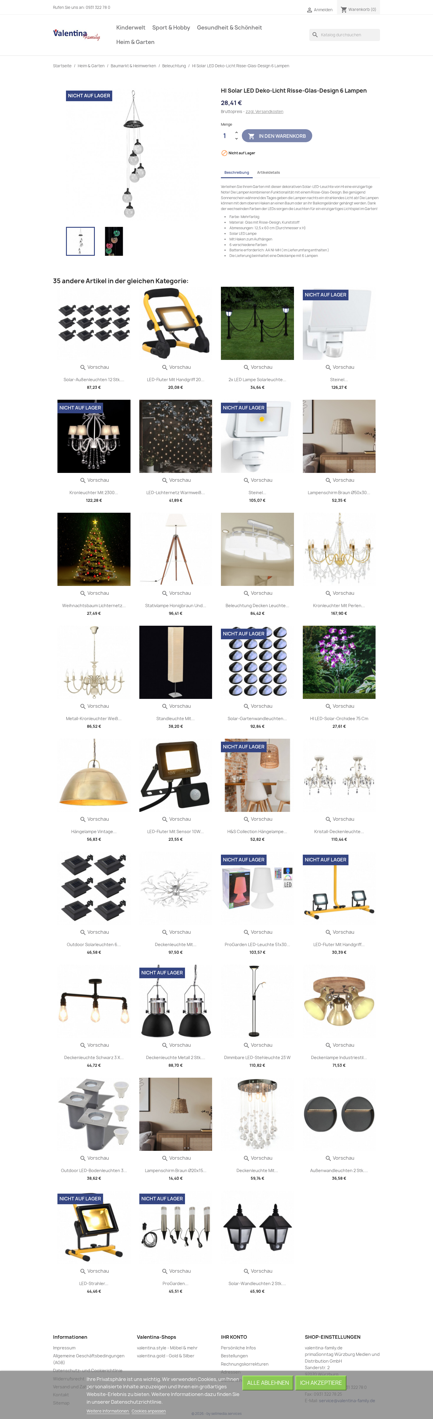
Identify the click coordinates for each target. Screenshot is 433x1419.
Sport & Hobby (171, 27)
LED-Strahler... (93, 1283)
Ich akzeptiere (321, 1383)
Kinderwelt (131, 27)
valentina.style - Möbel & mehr (167, 1348)
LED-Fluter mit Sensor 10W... (175, 831)
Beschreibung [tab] (236, 172)
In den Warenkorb (277, 136)
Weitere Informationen (108, 1411)
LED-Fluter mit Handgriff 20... (175, 379)
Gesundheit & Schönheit (229, 27)
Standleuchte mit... (175, 718)
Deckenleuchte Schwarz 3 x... (94, 1057)
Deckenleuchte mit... (175, 944)
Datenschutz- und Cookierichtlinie (88, 1370)
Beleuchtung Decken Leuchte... (257, 605)
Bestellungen (234, 1356)
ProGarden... (176, 1283)
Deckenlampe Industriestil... (339, 1057)
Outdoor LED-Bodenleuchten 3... (94, 1170)
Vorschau (94, 367)
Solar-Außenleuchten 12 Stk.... (94, 379)
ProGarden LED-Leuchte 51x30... (257, 944)
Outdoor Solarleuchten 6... (94, 944)
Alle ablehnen (268, 1383)
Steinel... (339, 379)
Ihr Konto (234, 1337)
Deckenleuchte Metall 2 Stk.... (175, 1057)
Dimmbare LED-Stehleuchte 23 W (257, 1057)
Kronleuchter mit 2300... (94, 492)
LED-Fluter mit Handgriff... (339, 944)
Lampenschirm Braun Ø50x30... (339, 492)
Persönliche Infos (238, 1348)
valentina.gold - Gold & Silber (165, 1356)
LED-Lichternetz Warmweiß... (175, 492)
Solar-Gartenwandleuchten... (257, 718)
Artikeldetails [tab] (268, 172)
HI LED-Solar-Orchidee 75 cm (339, 718)
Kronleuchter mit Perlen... (339, 605)
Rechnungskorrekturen (245, 1364)
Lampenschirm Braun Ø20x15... (175, 1170)
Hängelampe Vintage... (94, 831)
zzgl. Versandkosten (264, 111)
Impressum (64, 1348)
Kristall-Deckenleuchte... (339, 831)
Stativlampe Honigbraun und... (175, 605)
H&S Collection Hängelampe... (257, 831)
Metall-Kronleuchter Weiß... (94, 718)
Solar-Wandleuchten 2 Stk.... (257, 1283)
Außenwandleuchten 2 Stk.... (339, 1170)
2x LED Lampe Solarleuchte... (257, 379)
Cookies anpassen (149, 1411)
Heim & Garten (135, 42)
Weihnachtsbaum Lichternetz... (94, 605)
